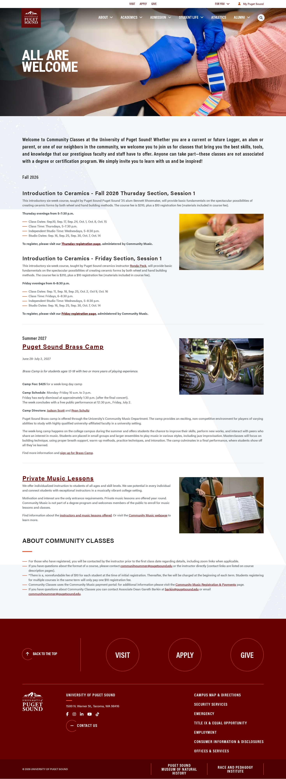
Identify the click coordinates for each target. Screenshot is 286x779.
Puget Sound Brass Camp (63, 346)
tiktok (97, 714)
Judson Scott (56, 410)
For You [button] (220, 3)
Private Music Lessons (58, 477)
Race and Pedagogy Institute (235, 769)
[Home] (32, 701)
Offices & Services (211, 751)
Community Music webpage (148, 515)
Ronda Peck (138, 265)
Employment (205, 732)
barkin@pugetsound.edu (182, 589)
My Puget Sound (253, 4)
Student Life (188, 17)
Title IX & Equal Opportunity (220, 723)
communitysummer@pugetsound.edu (146, 565)
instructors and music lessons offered (86, 515)
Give (154, 3)
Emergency (204, 713)
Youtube (89, 714)
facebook (67, 714)
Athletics (218, 17)
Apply (143, 3)
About (103, 17)
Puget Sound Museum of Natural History (179, 769)
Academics (129, 17)
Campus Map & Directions (217, 695)
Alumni (239, 17)
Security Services (211, 704)
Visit (132, 3)
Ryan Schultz (80, 410)
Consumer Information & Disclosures (229, 741)
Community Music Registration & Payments (205, 584)
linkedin (81, 714)
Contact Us (87, 725)
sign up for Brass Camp (76, 452)
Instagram (74, 714)
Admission (158, 17)
